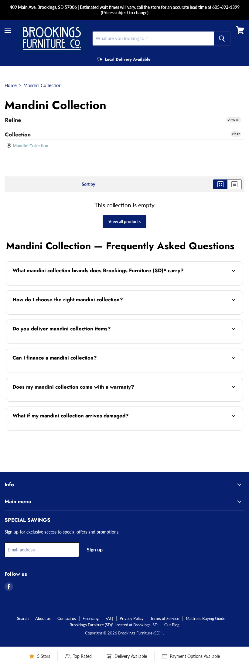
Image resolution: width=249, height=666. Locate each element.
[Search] (222, 38)
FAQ (109, 618)
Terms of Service (164, 618)
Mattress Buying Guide (205, 618)
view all (234, 119)
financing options (58, 372)
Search (23, 618)
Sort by (88, 184)
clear (236, 134)
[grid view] (220, 184)
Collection (18, 135)
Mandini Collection (30, 145)
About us (43, 618)
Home (11, 85)
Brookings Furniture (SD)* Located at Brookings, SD (114, 624)
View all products (124, 221)
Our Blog (171, 624)
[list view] (234, 184)
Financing (91, 618)
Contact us (66, 618)
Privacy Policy (132, 618)
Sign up (95, 549)
